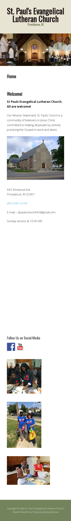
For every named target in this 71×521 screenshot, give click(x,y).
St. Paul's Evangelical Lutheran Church (35, 14)
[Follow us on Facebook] (11, 347)
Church (16, 512)
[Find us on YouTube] (20, 347)
